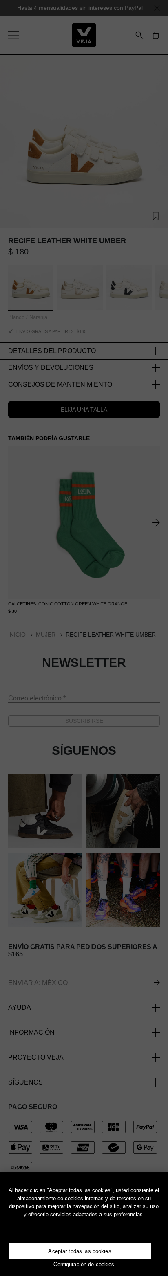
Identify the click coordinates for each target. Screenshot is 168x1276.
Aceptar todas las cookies (79, 1251)
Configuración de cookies (83, 1264)
